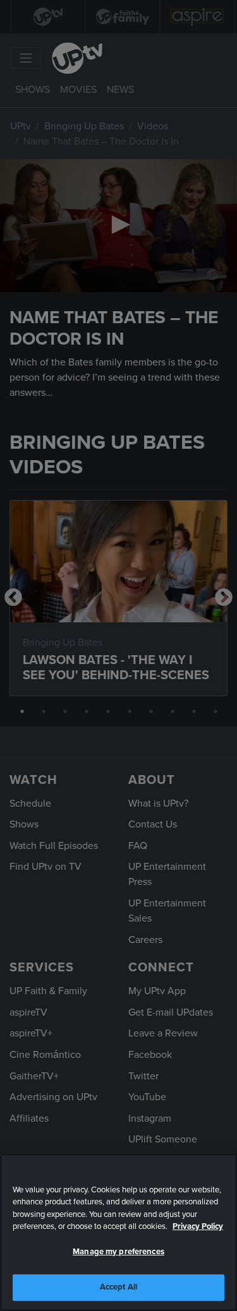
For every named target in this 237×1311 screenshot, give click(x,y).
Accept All (118, 1287)
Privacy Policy (198, 1226)
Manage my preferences (118, 1252)
